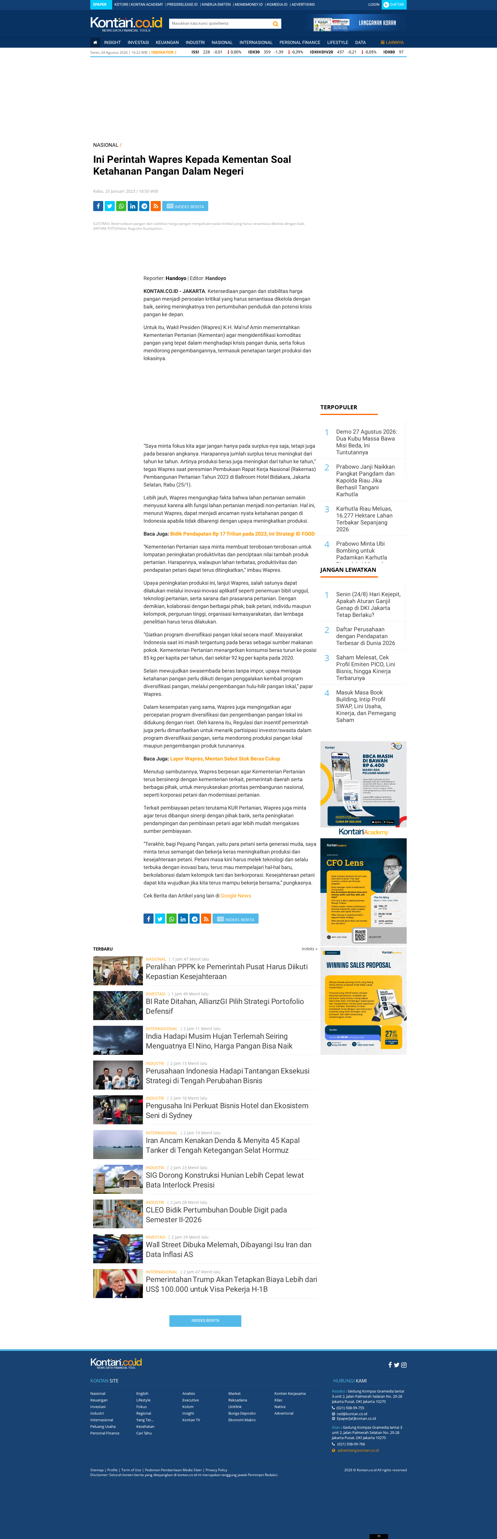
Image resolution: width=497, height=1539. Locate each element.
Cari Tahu (144, 1433)
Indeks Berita (205, 1320)
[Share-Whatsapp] (121, 206)
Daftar (397, 4)
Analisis (188, 1393)
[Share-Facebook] (98, 206)
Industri (195, 42)
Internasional (256, 42)
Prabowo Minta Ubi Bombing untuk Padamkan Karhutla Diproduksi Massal (361, 554)
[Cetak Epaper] (354, 29)
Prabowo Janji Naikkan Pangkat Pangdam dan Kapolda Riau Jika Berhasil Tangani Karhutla (365, 480)
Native (280, 1406)
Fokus (141, 1406)
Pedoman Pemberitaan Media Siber (173, 1469)
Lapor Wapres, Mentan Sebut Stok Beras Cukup (225, 759)
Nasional (222, 42)
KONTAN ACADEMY (147, 4)
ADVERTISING (303, 4)
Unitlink (235, 1406)
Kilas (278, 1400)
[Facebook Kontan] (390, 1364)
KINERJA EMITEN (216, 4)
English (142, 1393)
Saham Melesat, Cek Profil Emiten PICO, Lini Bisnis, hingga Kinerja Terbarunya (365, 667)
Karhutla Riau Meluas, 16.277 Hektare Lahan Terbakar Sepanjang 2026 (364, 519)
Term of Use (131, 1469)
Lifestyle (337, 42)
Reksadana (237, 1400)
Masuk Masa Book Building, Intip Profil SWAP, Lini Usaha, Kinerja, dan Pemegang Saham (366, 706)
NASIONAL (105, 145)
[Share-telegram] (144, 206)
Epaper (99, 4)
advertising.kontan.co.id (357, 1450)
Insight (188, 1413)
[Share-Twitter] (110, 206)
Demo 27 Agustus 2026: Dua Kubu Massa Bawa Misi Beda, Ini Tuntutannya (366, 442)
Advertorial (283, 1413)
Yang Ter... (145, 1419)
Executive (190, 1400)
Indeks (310, 948)
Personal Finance (300, 42)
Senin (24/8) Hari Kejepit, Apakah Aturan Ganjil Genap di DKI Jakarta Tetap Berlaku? (368, 604)
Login (373, 4)
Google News (236, 896)
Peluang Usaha (103, 1426)
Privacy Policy (216, 1469)
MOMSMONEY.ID (249, 4)
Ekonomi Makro (242, 1419)
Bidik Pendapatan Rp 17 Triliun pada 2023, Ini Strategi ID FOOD (242, 534)
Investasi (138, 42)
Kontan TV (191, 1419)
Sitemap (97, 1469)
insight (112, 42)
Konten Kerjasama (290, 1393)
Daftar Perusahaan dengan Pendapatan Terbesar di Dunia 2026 (365, 636)
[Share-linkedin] (133, 206)
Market (234, 1393)
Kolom (188, 1406)
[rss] (156, 206)
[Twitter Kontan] (396, 1364)
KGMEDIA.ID (277, 4)
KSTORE (121, 4)
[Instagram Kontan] (404, 1364)
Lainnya (395, 42)
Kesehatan (145, 1426)
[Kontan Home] (95, 42)
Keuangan (167, 42)
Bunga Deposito (242, 1413)
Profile (112, 1469)
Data (360, 42)
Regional (143, 1413)
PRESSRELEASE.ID (182, 4)
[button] (275, 24)
